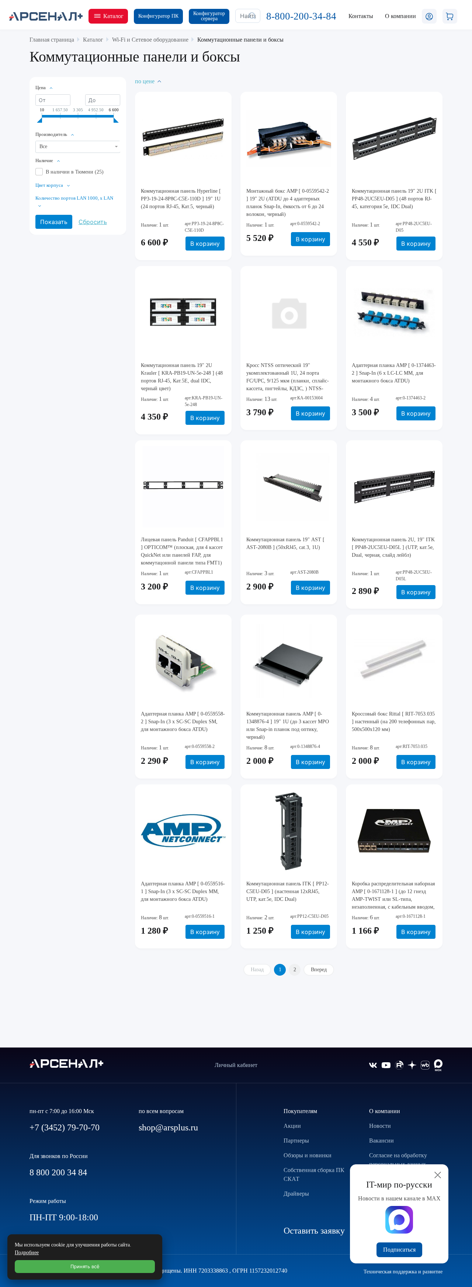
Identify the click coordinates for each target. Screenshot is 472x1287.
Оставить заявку (314, 1230)
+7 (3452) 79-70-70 (65, 1127)
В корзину (205, 243)
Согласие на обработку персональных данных (398, 1159)
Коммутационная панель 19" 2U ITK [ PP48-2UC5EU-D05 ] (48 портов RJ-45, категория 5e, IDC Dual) (394, 198)
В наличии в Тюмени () (75, 172)
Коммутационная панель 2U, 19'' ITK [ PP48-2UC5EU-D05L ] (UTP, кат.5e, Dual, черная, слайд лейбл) (393, 547)
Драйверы (296, 1193)
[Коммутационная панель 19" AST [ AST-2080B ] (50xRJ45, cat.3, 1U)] (288, 486)
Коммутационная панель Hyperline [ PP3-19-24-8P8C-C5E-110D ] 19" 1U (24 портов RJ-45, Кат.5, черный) (181, 198)
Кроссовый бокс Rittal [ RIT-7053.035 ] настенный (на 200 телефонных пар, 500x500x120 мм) (394, 721)
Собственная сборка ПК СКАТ (314, 1174)
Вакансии (381, 1140)
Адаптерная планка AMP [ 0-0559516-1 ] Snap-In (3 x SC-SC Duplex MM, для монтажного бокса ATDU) (183, 891)
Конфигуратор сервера (209, 16)
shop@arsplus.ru (168, 1127)
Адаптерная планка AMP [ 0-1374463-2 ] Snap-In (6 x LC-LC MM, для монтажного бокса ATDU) (394, 373)
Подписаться (399, 1249)
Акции (292, 1126)
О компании (384, 1111)
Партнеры (296, 1140)
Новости (380, 1126)
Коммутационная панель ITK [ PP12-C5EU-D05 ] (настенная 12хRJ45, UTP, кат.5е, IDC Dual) (287, 891)
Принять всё (85, 1266)
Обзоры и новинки (308, 1155)
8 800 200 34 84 (58, 1172)
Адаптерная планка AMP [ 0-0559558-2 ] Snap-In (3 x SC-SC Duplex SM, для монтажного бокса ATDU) (183, 721)
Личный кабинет (236, 1065)
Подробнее (27, 1252)
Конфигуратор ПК (158, 16)
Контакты (360, 16)
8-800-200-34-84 (301, 16)
